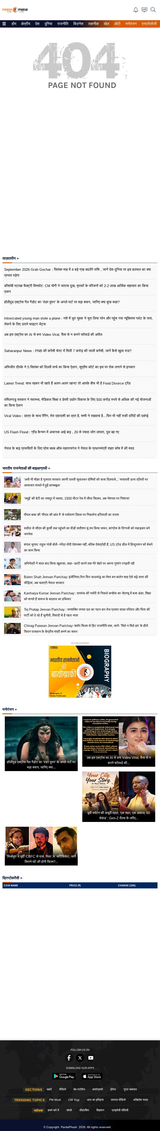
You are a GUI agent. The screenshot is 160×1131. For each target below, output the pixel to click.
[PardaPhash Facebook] (69, 1061)
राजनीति (62, 24)
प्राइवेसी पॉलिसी (120, 1110)
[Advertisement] (80, 145)
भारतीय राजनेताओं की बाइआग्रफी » (26, 468)
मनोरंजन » (9, 709)
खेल (106, 24)
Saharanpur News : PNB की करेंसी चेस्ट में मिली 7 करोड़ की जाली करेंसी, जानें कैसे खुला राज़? (67, 351)
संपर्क (69, 1110)
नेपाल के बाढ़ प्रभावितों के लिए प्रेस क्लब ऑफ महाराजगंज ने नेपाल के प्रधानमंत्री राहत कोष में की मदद (69, 448)
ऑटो (117, 24)
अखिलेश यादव (140, 1099)
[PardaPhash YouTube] (91, 1061)
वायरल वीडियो (118, 1099)
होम (14, 24)
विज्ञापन (100, 1110)
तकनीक (93, 24)
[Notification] (135, 11)
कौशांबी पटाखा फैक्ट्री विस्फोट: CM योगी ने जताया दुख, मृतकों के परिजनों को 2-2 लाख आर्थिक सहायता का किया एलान (76, 289)
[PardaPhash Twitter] (80, 1061)
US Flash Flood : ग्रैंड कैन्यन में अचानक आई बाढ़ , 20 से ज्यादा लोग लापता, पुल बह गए (61, 432)
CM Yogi (73, 1099)
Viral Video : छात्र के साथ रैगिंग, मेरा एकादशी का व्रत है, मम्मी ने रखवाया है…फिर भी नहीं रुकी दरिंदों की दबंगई (76, 416)
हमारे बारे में (53, 1110)
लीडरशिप (84, 1110)
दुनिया (48, 24)
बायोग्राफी (97, 1089)
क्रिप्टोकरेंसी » (12, 878)
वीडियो (62, 1089)
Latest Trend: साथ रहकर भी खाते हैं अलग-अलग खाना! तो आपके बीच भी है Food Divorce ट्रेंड (67, 383)
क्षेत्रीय (25, 24)
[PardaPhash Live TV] (144, 11)
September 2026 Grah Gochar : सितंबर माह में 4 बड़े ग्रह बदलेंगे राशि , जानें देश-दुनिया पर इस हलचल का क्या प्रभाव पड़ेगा (77, 272)
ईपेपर (113, 1089)
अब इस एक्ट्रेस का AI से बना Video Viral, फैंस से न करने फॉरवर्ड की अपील (53, 335)
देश (37, 24)
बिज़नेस (77, 24)
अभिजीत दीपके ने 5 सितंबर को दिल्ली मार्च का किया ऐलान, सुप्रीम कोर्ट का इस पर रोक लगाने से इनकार (69, 367)
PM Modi (55, 1099)
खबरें (49, 1089)
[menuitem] (14, 24)
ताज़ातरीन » (10, 258)
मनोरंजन (130, 24)
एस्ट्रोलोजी (148, 24)
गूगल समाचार (130, 1089)
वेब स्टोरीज (79, 1089)
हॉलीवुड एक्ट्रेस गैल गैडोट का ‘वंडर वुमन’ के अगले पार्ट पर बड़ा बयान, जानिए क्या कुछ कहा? (62, 302)
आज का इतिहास (95, 1099)
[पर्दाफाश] (15, 12)
